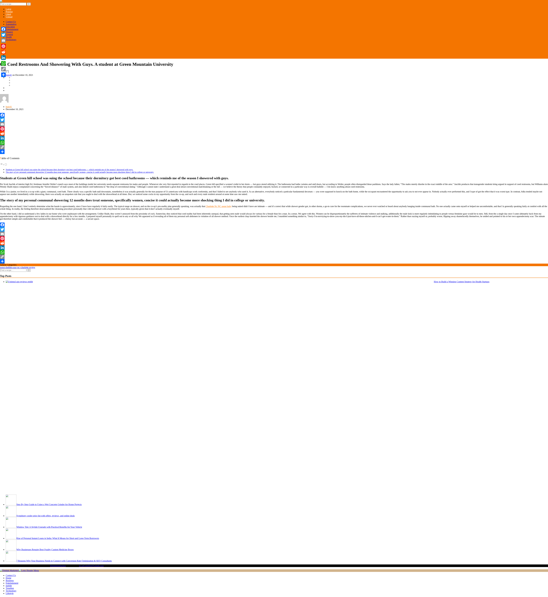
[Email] (274, 124)
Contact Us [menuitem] (11, 575)
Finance (9, 32)
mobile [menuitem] (9, 585)
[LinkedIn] (274, 138)
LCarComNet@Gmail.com (91, 565)
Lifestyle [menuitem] (10, 593)
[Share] (274, 151)
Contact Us (11, 21)
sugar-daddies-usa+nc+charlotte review (17, 267)
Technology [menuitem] (11, 591)
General (9, 34)
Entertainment (12, 29)
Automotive (11, 24)
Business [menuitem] (10, 580)
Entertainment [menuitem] (12, 583)
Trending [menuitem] (10, 588)
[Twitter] (274, 119)
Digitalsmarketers (58, 565)
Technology (11, 39)
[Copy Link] (274, 147)
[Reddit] (274, 133)
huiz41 (9, 75)
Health (9, 37)
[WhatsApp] (274, 142)
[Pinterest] (274, 129)
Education (10, 27)
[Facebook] (274, 115)
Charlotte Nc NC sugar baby (218, 206)
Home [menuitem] (8, 578)
